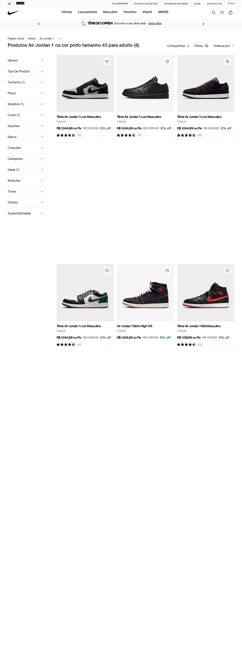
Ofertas (67, 12)
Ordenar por (221, 46)
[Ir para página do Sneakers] (20, 3)
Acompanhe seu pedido (176, 3)
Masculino (110, 12)
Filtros (198, 46)
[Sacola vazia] (230, 12)
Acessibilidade (120, 3)
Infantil (147, 12)
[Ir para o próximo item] (203, 24)
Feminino (130, 12)
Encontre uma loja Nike (146, 3)
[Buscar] (214, 12)
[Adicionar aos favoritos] (107, 62)
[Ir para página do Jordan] (9, 3)
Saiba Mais (155, 23)
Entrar (231, 3)
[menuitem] (67, 12)
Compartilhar (176, 46)
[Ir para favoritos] (222, 12)
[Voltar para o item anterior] (39, 24)
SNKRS (163, 12)
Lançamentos (87, 12)
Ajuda (197, 3)
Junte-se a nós (214, 3)
